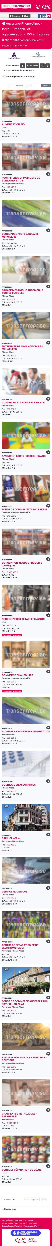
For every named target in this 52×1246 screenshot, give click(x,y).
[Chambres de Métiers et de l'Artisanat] (46, 6)
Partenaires (23, 1223)
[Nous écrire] (49, 17)
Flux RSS (38, 1226)
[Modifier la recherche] (22, 65)
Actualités (18, 1226)
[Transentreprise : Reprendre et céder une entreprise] (16, 6)
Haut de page (10, 1209)
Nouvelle (33, 65)
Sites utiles (33, 1223)
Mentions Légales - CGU (18, 1220)
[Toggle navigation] (4, 16)
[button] (5, 817)
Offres (30, 1220)
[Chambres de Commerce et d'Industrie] (38, 6)
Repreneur (15, 16)
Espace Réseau (8, 1226)
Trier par (45, 85)
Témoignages (29, 1226)
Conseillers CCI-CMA (10, 1223)
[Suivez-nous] (40, 17)
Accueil (5, 1220)
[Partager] (42, 65)
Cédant (26, 16)
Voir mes (18, 70)
